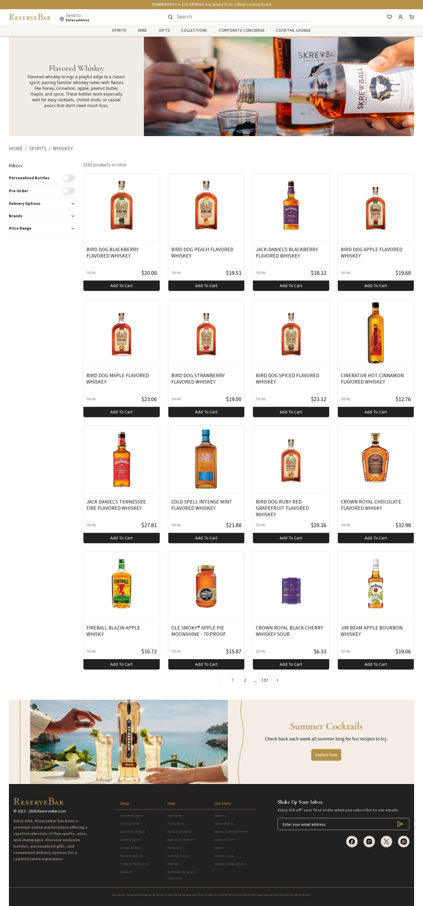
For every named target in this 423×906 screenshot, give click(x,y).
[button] (19, 149)
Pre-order (18, 191)
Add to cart (121, 285)
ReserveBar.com (51, 811)
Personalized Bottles (29, 178)
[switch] (68, 178)
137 (264, 680)
